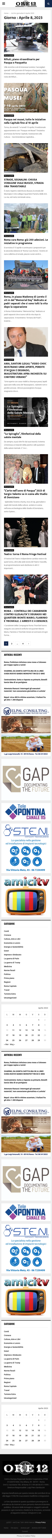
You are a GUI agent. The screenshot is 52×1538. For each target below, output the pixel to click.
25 (13, 1040)
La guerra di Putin (11, 958)
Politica (7, 974)
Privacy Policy (40, 1522)
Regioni (7, 982)
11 (13, 1030)
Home (6, 1528)
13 (26, 1030)
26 (20, 1040)
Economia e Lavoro (12, 943)
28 (33, 1040)
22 (39, 1035)
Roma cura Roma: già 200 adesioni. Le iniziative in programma (26, 241)
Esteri (6, 951)
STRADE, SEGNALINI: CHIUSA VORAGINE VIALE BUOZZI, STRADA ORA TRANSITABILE (24, 183)
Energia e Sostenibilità (13, 947)
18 (13, 1035)
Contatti (25, 1531)
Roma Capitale (9, 55)
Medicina (8, 966)
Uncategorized (10, 998)
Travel (6, 990)
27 (26, 1040)
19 (20, 1035)
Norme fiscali (9, 970)
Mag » (12, 1044)
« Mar (6, 1044)
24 (7, 1040)
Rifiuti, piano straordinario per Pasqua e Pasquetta (22, 61)
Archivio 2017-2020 (39, 1528)
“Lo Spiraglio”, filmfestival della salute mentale (22, 436)
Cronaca (7, 935)
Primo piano (9, 978)
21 (33, 1035)
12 (20, 1030)
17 (7, 1035)
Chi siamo (14, 1528)
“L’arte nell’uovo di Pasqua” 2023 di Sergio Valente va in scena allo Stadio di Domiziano (25, 494)
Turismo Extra (10, 994)
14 (33, 1030)
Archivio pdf (25, 1528)
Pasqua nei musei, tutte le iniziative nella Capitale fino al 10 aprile (25, 121)
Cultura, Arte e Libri (12, 939)
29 (39, 1040)
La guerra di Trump (12, 963)
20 (26, 1035)
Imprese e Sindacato (12, 955)
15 (39, 1030)
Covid (6, 931)
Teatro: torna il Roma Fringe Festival (25, 554)
